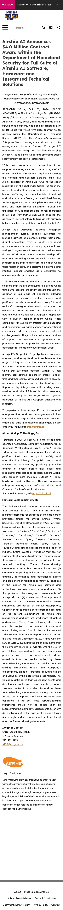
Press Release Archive (36, 891)
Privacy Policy (40, 904)
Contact (55, 904)
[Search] (43, 27)
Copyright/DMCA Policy (16, 904)
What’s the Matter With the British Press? (28, 4)
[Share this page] (59, 27)
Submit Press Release (19, 898)
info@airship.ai (35, 426)
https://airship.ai (41, 493)
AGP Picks (8, 4)
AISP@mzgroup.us (12, 744)
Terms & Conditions (45, 898)
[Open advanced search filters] (50, 27)
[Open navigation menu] (5, 27)
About (17, 891)
